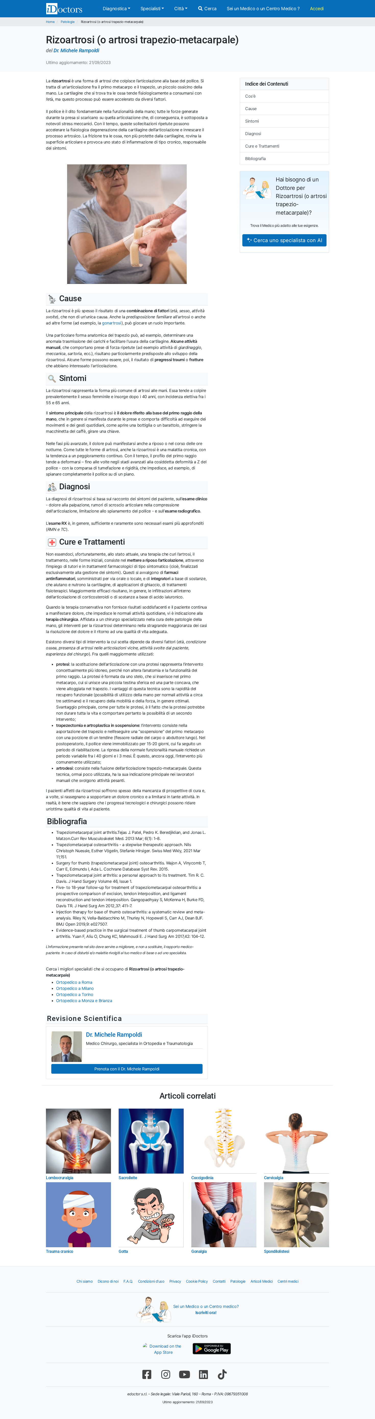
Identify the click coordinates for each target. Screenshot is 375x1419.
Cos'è (250, 96)
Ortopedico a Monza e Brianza (84, 1000)
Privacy (175, 1281)
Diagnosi (253, 133)
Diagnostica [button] (115, 8)
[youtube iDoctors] (184, 1374)
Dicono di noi (108, 1281)
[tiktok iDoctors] (222, 1374)
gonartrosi (111, 322)
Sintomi (252, 121)
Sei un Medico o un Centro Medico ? (263, 8)
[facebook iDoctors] (146, 1374)
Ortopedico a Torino (74, 994)
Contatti (219, 1281)
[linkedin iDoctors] (203, 1374)
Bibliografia (255, 158)
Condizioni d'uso (151, 1281)
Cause (251, 108)
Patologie (67, 22)
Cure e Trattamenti (262, 146)
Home (50, 22)
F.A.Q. (128, 1281)
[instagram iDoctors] (165, 1374)
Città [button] (179, 8)
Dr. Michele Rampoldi (76, 50)
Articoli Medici (262, 1281)
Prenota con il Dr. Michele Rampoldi (126, 1068)
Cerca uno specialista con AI (287, 240)
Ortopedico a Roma (74, 982)
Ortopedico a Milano (75, 988)
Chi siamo (85, 1281)
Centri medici (288, 1281)
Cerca (210, 8)
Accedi (317, 8)
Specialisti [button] (150, 8)
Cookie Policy (197, 1281)
